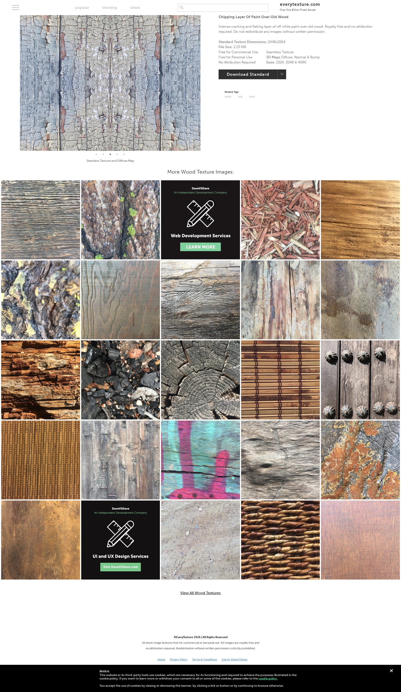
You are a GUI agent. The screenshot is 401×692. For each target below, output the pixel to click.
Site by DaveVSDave (234, 659)
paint (252, 96)
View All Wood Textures (200, 593)
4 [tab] (117, 154)
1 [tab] (96, 154)
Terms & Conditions (204, 659)
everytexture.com (300, 6)
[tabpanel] (110, 83)
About (161, 659)
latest (135, 7)
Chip (240, 96)
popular (82, 7)
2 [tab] (103, 154)
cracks (228, 96)
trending (109, 7)
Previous (16, 83)
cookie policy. (268, 678)
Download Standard (248, 74)
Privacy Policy (179, 659)
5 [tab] (124, 154)
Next (204, 83)
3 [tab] (110, 154)
